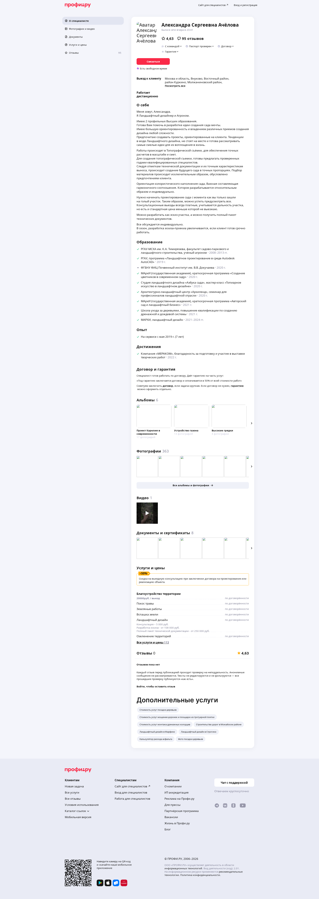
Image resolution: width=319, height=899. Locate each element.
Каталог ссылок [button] (75, 811)
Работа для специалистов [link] (132, 798)
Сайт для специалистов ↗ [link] (133, 786)
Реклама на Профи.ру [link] (179, 798)
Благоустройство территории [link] (159, 594)
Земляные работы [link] (149, 609)
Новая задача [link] (74, 786)
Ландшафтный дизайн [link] (152, 620)
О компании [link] (173, 786)
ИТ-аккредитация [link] (176, 792)
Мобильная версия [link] (78, 817)
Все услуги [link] (72, 792)
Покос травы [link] (145, 603)
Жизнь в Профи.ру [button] (177, 823)
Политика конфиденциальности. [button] (200, 875)
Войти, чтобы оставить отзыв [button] (156, 686)
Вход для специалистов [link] (131, 792)
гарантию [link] (237, 385)
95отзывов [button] (193, 38)
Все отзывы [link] (73, 798)
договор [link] (168, 385)
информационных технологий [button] (183, 868)
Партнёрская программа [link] (181, 811)
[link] (153, 61)
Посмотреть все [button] (175, 85)
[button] (93, 21)
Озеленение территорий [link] (154, 636)
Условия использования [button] (82, 805)
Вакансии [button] (171, 817)
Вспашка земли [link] (147, 614)
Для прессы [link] (172, 805)
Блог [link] (167, 829)
